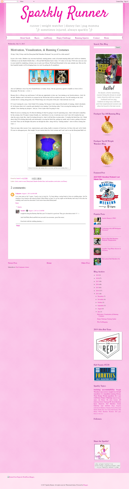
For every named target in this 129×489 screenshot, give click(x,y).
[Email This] (33, 179)
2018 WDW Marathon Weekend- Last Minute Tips (107, 178)
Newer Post (12, 263)
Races (37, 37)
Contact (96, 37)
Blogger (85, 485)
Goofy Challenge (104, 402)
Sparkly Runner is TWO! (109, 218)
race (119, 396)
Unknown (18, 194)
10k (107, 400)
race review (104, 392)
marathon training (110, 394)
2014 (97, 291)
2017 (97, 281)
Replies (20, 207)
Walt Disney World (100, 396)
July (99, 312)
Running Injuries (82, 37)
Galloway (96, 406)
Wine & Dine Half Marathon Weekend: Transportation (110, 239)
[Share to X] (37, 179)
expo (102, 406)
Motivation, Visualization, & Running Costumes (107, 315)
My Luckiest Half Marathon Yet (111, 259)
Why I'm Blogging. (102, 322)
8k (100, 408)
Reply (17, 203)
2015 (97, 287)
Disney (118, 394)
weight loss (112, 392)
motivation (57, 181)
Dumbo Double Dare (39, 181)
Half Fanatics (114, 409)
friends (119, 404)
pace (120, 411)
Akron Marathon (116, 402)
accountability (108, 389)
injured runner (117, 398)
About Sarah (25, 37)
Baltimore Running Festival (108, 408)
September (101, 305)
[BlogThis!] (35, 179)
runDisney (48, 37)
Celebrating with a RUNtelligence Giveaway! (111, 229)
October (100, 302)
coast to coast (22, 181)
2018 (97, 278)
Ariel (16, 181)
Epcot (95, 404)
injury (95, 400)
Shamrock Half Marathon (107, 404)
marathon (111, 396)
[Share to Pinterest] (40, 179)
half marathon (50, 181)
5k (117, 392)
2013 (97, 294)
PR (110, 402)
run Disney (64, 181)
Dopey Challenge (64, 37)
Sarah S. (23, 211)
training (97, 389)
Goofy (109, 409)
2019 (97, 275)
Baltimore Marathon (98, 413)
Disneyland (30, 181)
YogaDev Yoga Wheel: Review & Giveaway (111, 249)
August (100, 309)
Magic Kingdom (116, 405)
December (101, 296)
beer (106, 409)
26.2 (116, 396)
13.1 (101, 394)
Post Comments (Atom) (22, 267)
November (101, 299)
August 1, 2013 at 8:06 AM (29, 193)
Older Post (85, 263)
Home (49, 263)
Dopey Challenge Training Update (106, 319)
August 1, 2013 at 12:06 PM (36, 211)
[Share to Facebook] (38, 179)
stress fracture (113, 400)
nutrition (107, 406)
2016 (97, 284)
